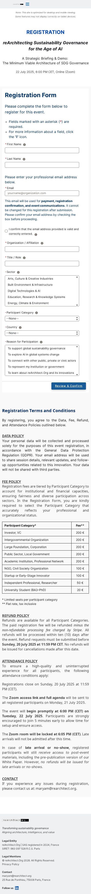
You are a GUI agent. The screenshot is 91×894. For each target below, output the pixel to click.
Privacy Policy (10, 864)
